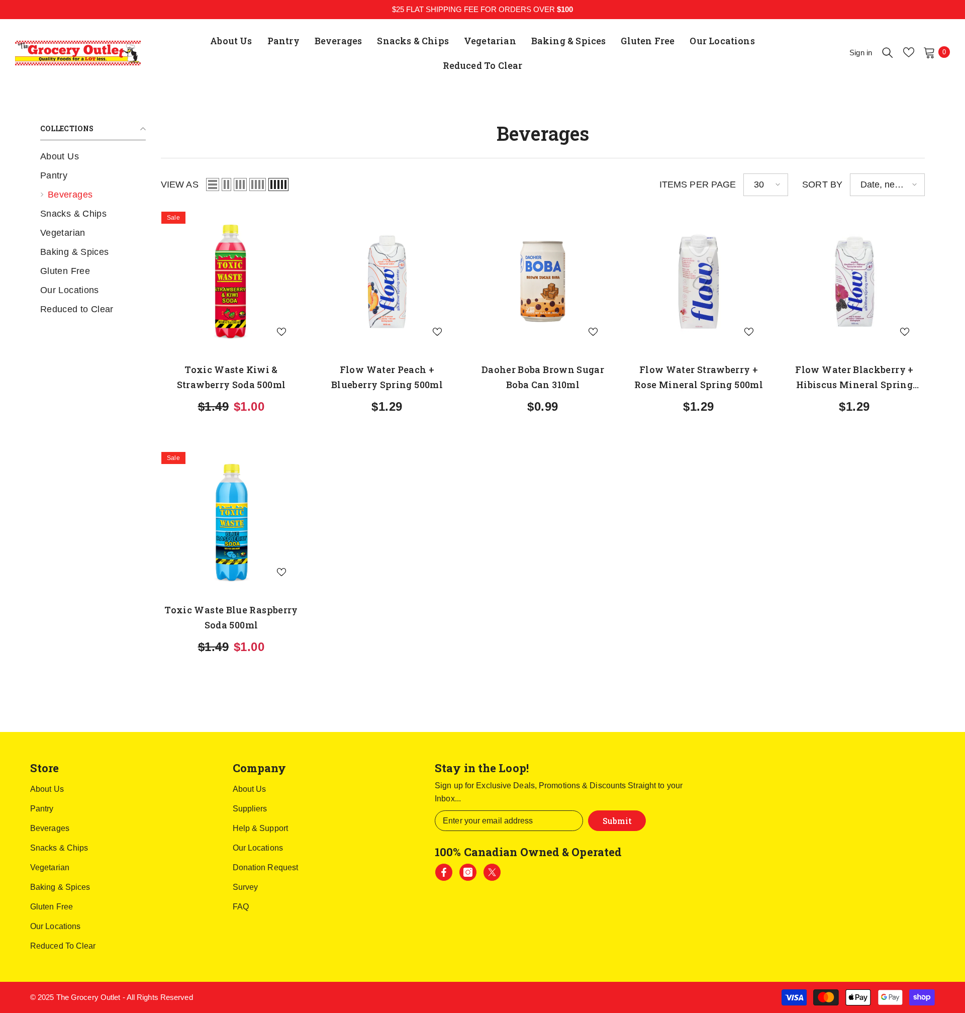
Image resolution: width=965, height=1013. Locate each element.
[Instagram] (468, 872)
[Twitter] (492, 872)
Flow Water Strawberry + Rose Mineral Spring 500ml (698, 377)
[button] (212, 184)
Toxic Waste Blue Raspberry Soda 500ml (231, 617)
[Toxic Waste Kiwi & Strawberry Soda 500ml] (231, 281)
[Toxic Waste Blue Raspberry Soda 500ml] (231, 521)
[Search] (887, 52)
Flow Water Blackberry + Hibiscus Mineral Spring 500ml (854, 377)
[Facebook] (444, 872)
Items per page (697, 184)
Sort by (822, 184)
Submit (617, 820)
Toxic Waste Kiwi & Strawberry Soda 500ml (231, 377)
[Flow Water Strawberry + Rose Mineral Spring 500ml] (698, 281)
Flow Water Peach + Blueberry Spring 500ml (387, 377)
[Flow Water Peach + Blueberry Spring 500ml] (387, 281)
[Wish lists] (908, 52)
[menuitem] (93, 156)
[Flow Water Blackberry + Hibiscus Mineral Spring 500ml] (854, 281)
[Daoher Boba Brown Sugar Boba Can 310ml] (542, 281)
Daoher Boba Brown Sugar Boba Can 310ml (542, 377)
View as (180, 184)
